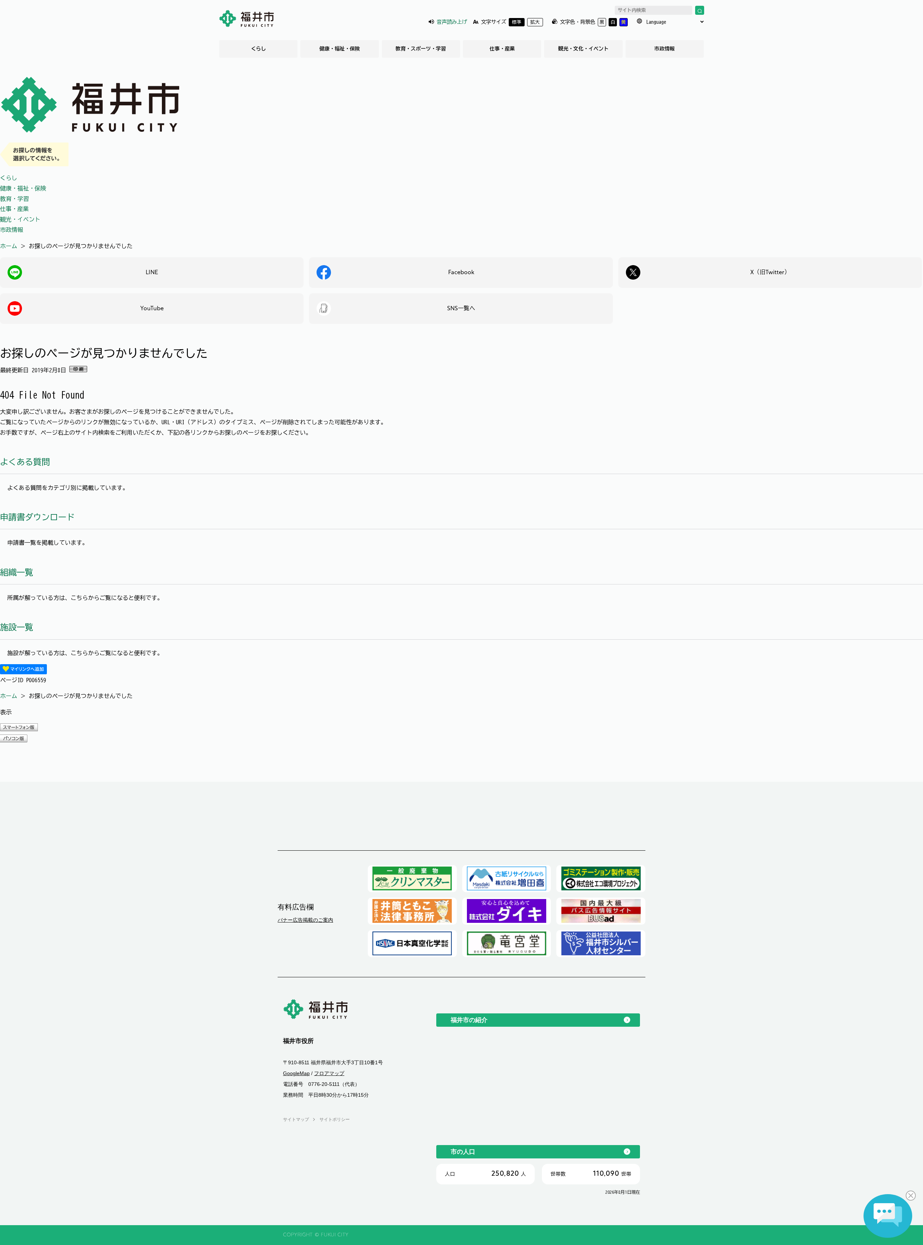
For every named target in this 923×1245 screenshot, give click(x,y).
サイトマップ (296, 1119)
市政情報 (664, 48)
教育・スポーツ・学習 (421, 48)
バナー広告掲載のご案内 (305, 920)
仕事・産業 (502, 48)
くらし (258, 48)
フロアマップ (329, 1073)
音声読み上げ (452, 22)
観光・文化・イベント (583, 48)
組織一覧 (16, 572)
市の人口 (463, 1151)
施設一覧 (16, 627)
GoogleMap (296, 1073)
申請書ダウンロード (37, 517)
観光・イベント (20, 219)
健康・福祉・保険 (339, 48)
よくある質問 (25, 462)
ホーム (8, 246)
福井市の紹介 (469, 1019)
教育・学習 (14, 199)
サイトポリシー (334, 1119)
